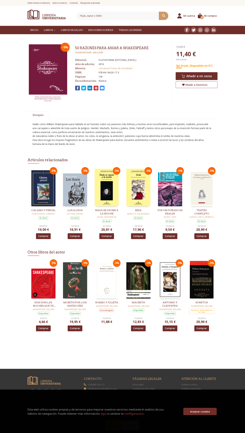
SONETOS (202, 302)
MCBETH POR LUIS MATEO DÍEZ (75, 304)
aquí (103, 413)
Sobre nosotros (59, 3)
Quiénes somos (189, 384)
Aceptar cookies (200, 411)
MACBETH (138, 302)
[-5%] (43, 187)
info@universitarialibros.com (102, 388)
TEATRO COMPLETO (201, 212)
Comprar (43, 236)
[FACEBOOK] (187, 30)
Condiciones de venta (143, 388)
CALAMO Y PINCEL (43, 210)
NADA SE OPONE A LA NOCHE (106, 212)
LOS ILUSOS (75, 210)
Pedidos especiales (191, 388)
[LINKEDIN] (213, 30)
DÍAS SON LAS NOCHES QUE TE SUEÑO (43, 304)
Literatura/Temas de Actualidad (115, 68)
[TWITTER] (193, 30)
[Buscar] (163, 16)
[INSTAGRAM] (200, 30)
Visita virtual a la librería (39, 3)
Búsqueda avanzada (90, 3)
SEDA (138, 210)
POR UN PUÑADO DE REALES (170, 212)
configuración (134, 413)
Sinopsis (38, 115)
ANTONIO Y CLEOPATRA (170, 304)
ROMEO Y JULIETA (106, 302)
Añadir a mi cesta (199, 76)
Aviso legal (137, 384)
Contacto (74, 3)
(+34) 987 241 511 (96, 384)
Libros (49, 30)
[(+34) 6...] (207, 30)
